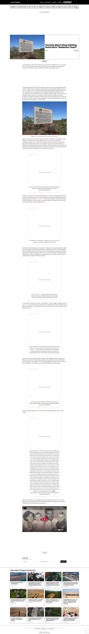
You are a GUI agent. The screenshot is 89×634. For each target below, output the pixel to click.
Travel (75, 7)
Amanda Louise (39, 299)
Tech (69, 7)
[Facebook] (64, 2)
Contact (60, 2)
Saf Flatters (38, 192)
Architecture (22, 7)
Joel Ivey (38, 354)
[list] (44, 7)
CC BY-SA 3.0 (54, 136)
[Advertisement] (44, 23)
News (59, 7)
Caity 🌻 (37, 407)
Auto (35, 7)
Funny (53, 7)
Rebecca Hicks (39, 244)
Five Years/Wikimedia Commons (42, 136)
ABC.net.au (25, 304)
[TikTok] (70, 2)
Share (76, 50)
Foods (47, 7)
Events (41, 7)
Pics (64, 7)
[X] (68, 2)
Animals (13, 7)
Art (30, 7)
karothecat (38, 496)
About (42, 2)
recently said (39, 198)
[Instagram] (66, 2)
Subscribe (54, 2)
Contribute (47, 2)
